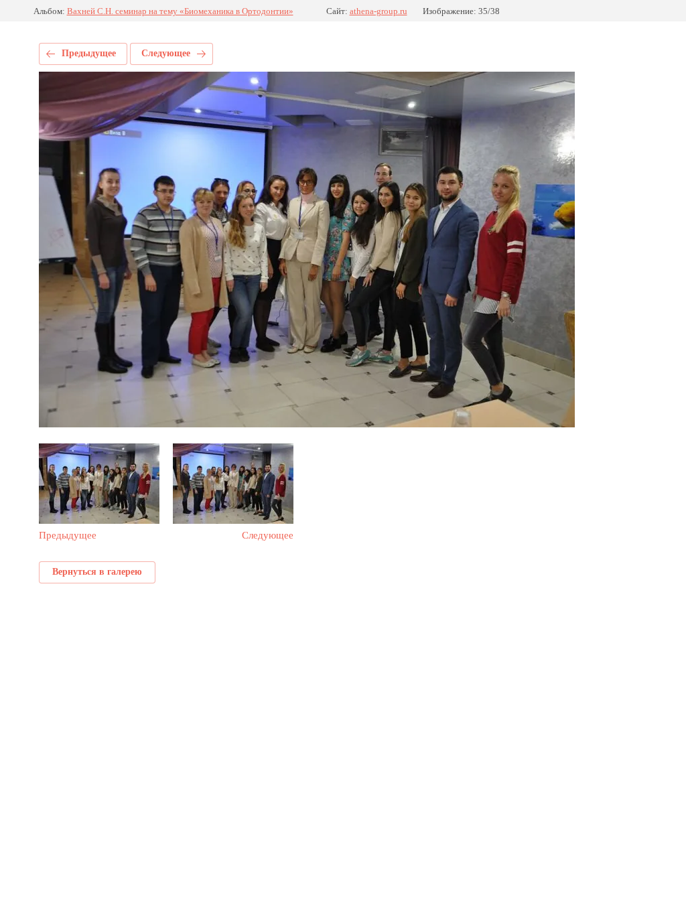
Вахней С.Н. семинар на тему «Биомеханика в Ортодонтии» (180, 11)
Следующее (165, 53)
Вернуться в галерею (97, 572)
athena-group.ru (378, 11)
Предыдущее (89, 53)
